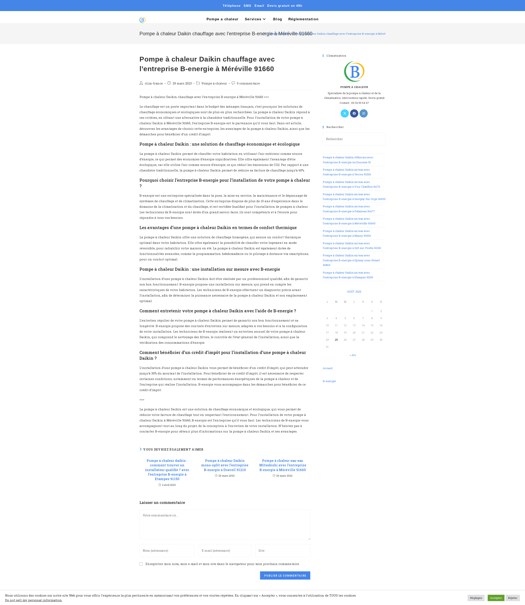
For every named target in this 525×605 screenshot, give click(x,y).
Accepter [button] (496, 598)
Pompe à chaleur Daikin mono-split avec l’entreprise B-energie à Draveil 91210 (224, 465)
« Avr (353, 355)
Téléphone (232, 5)
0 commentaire (248, 83)
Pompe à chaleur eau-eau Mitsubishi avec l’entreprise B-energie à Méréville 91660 (282, 465)
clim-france (154, 83)
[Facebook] (354, 113)
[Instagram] (364, 113)
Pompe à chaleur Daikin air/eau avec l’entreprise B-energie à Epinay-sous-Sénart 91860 (351, 260)
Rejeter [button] (512, 598)
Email (259, 5)
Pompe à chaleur (214, 83)
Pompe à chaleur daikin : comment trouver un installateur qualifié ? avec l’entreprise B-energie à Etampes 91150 (167, 469)
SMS (247, 5)
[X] (345, 113)
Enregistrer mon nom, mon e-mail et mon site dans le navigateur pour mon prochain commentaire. (223, 564)
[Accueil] (263, 33)
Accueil (327, 368)
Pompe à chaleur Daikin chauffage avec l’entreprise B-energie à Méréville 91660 (347, 33)
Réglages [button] (476, 598)
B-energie (329, 381)
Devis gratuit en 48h (284, 5)
